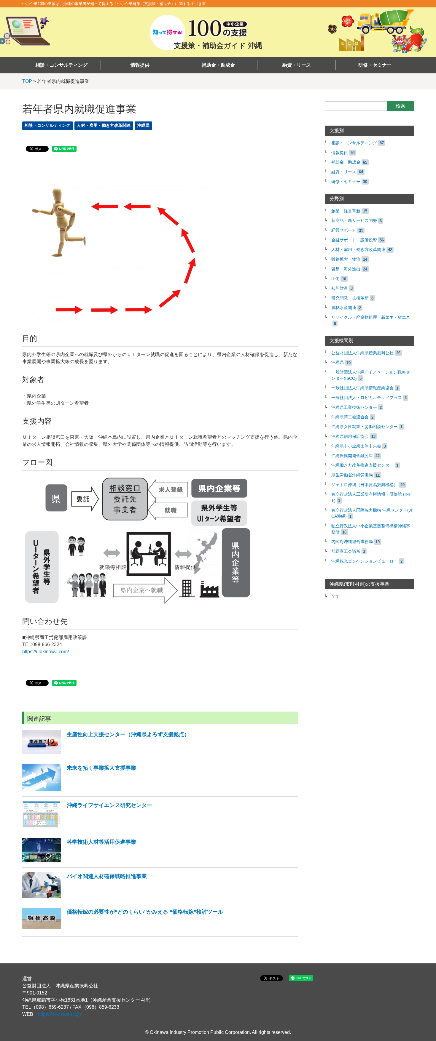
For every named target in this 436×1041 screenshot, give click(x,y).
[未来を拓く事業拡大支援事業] (79, 789)
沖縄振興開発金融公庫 (352, 456)
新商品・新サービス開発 (354, 220)
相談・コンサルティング (61, 65)
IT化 (335, 278)
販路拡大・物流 (345, 259)
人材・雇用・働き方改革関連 (104, 125)
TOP (27, 81)
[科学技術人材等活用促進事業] (79, 860)
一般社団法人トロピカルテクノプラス (366, 397)
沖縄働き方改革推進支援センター (362, 465)
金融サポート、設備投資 (354, 240)
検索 (400, 105)
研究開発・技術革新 (350, 298)
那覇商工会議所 (345, 551)
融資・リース (296, 65)
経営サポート (343, 230)
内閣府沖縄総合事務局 (352, 541)
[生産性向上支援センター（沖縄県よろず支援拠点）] (106, 752)
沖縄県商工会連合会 (350, 417)
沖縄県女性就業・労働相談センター (364, 427)
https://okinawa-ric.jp (59, 1014)
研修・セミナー (375, 65)
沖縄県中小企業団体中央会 (356, 446)
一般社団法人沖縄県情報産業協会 (362, 388)
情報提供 (140, 65)
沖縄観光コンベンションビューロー (364, 561)
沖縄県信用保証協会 (350, 436)
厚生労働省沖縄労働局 (352, 475)
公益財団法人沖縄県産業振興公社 (362, 353)
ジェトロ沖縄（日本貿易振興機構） (364, 485)
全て (335, 596)
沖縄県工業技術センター (354, 407)
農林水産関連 (343, 307)
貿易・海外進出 (345, 269)
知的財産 (339, 288)
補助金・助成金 (218, 65)
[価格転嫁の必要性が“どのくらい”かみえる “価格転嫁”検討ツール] (122, 929)
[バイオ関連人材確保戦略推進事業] (84, 896)
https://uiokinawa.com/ (45, 651)
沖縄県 (143, 125)
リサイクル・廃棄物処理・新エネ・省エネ (370, 317)
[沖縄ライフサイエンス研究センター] (87, 826)
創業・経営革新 (345, 211)
